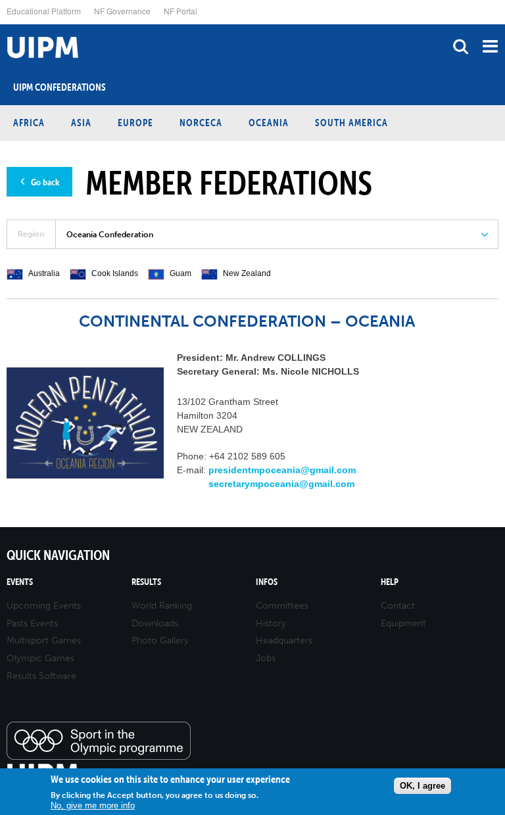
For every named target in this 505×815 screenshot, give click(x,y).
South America (351, 122)
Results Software (41, 676)
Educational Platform (44, 10)
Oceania (269, 122)
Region (31, 234)
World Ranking (162, 605)
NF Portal (180, 10)
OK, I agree (422, 786)
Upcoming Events (44, 605)
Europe (135, 122)
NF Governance (122, 10)
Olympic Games (40, 658)
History (271, 623)
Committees (282, 605)
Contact (398, 605)
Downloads (155, 623)
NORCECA (201, 122)
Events (20, 582)
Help (389, 582)
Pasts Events (32, 623)
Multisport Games (44, 640)
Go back (45, 182)
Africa (29, 122)
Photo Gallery (160, 640)
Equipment (403, 623)
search (460, 46)
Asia (81, 122)
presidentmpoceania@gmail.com (282, 470)
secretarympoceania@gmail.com (281, 483)
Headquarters (284, 640)
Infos (266, 582)
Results (146, 582)
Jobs (266, 658)
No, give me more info (93, 805)
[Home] (3, 24)
